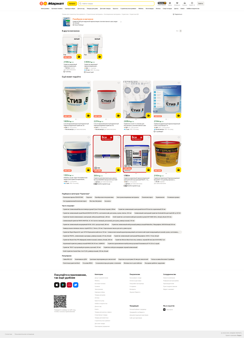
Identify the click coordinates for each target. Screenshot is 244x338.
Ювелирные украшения (102, 326)
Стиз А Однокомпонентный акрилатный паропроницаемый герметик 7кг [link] (106, 124)
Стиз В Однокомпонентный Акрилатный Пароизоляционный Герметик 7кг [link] (76, 124)
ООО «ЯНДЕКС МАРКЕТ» (234, 333)
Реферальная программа (171, 280)
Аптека (97, 298)
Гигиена (97, 286)
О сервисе (133, 286)
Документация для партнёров (139, 315)
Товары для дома (100, 295)
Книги (96, 309)
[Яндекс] (239, 335)
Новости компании (169, 278)
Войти (200, 3)
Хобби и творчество (101, 303)
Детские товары (100, 323)
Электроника (99, 289)
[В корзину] (79, 56)
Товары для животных (101, 318)
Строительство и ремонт (102, 320)
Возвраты (133, 289)
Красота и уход (99, 300)
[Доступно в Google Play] (63, 287)
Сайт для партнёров (136, 318)
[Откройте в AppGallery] (69, 287)
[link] (73, 197)
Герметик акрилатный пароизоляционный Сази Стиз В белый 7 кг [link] (167, 124)
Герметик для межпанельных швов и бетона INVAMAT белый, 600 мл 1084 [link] (105, 179)
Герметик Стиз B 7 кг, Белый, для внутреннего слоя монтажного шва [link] (135, 124)
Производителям (168, 283)
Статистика (8, 334)
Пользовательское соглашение (24, 334)
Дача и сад (98, 306)
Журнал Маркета (135, 292)
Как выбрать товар (135, 278)
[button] (176, 309)
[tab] (45, 8)
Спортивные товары (101, 315)
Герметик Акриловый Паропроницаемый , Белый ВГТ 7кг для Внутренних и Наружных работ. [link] (167, 179)
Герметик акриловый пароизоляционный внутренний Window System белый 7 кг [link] (70, 65)
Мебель (97, 280)
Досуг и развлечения (101, 278)
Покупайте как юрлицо (137, 283)
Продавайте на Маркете (137, 312)
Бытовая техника (100, 283)
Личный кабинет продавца (138, 309)
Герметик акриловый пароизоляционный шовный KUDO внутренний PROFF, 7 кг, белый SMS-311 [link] (136, 179)
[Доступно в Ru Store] (75, 287)
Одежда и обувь (100, 292)
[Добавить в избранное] (79, 36)
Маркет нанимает (168, 289)
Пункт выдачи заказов (170, 286)
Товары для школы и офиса (103, 312)
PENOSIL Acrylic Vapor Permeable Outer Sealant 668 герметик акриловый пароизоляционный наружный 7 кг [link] (75, 178)
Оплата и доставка (135, 280)
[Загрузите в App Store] (56, 287)
